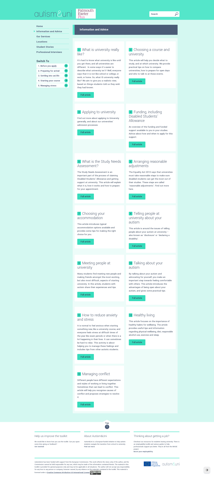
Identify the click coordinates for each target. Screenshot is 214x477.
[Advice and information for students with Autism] (65, 14)
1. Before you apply (52, 66)
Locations (41, 41)
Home (39, 26)
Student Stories (45, 47)
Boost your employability (143, 451)
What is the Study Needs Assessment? (99, 163)
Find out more (89, 447)
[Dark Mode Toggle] (207, 470)
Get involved (39, 447)
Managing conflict (96, 374)
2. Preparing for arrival (52, 70)
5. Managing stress (52, 85)
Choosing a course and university (149, 52)
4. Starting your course (52, 80)
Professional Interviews (49, 52)
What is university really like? (98, 52)
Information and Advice (49, 31)
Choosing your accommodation (91, 215)
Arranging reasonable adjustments (148, 163)
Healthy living (144, 315)
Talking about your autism (146, 265)
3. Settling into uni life (52, 75)
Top (107, 423)
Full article (86, 95)
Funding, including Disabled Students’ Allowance (145, 116)
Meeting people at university (93, 265)
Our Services (43, 36)
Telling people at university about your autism (145, 218)
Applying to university (99, 112)
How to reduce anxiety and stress (97, 317)
